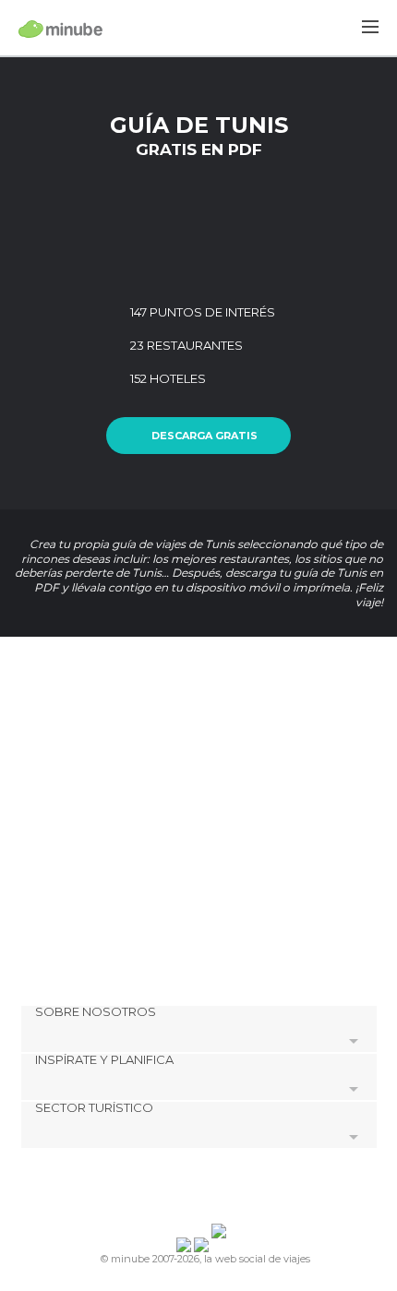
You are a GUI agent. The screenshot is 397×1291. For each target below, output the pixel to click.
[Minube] (60, 29)
